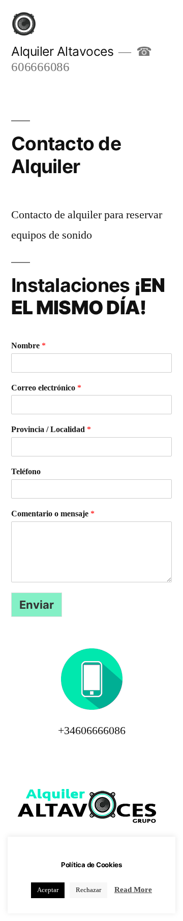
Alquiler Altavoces (62, 51)
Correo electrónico (46, 388)
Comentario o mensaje (53, 514)
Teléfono (26, 472)
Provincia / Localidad (51, 429)
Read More (133, 890)
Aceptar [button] (47, 890)
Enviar (36, 604)
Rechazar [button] (88, 890)
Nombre (28, 346)
